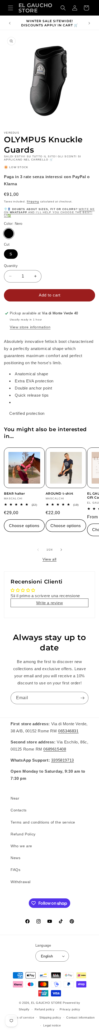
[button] (10, 8)
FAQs (15, 870)
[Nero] (8, 233)
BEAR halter (14, 493)
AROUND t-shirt (59, 493)
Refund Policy (23, 834)
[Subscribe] (82, 698)
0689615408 (54, 749)
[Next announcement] (89, 23)
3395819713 (62, 760)
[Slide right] (61, 550)
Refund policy (44, 1009)
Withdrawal (21, 882)
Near (15, 798)
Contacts (19, 810)
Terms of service (22, 1017)
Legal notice (52, 1025)
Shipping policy (50, 1017)
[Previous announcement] (10, 23)
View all (49, 559)
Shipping (33, 201)
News (15, 858)
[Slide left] (38, 550)
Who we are (21, 846)
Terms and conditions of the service (43, 822)
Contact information (80, 1017)
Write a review (49, 603)
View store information (30, 327)
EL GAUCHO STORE (46, 1002)
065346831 (68, 731)
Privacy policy (70, 1009)
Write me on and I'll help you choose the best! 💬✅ (49, 212)
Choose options (24, 525)
